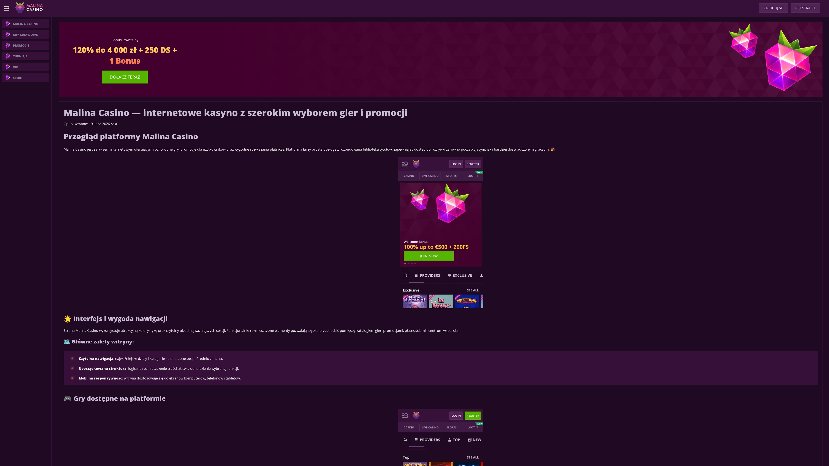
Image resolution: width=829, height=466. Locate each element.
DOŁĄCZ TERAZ (125, 77)
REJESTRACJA (805, 8)
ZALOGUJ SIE (774, 8)
